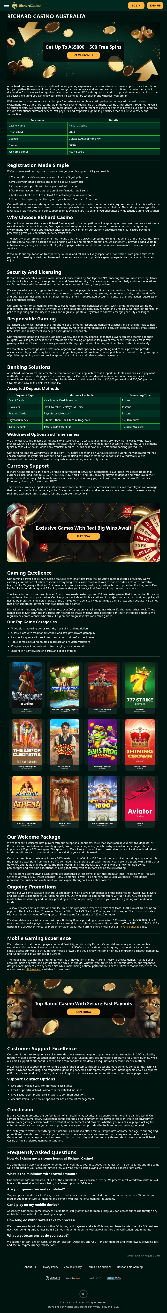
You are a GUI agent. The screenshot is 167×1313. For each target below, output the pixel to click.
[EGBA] (94, 1278)
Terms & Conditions (99, 1266)
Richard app (33, 969)
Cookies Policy (73, 1266)
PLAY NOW (83, 536)
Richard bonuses (129, 926)
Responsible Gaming (130, 1266)
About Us (30, 1266)
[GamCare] (53, 1278)
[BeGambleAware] (73, 1278)
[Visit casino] (83, 51)
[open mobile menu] (7, 5)
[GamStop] (114, 1278)
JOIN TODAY (83, 1012)
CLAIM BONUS (83, 55)
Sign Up (155, 5)
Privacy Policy (50, 1266)
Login (136, 5)
